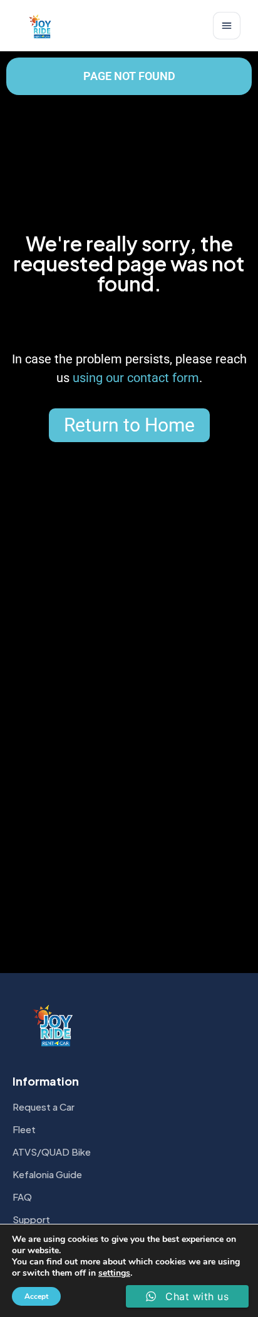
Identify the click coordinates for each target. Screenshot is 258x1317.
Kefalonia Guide (47, 1174)
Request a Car (44, 1107)
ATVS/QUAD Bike (52, 1152)
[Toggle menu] (226, 25)
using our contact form (136, 377)
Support (31, 1219)
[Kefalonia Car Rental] (41, 26)
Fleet (24, 1129)
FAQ (22, 1197)
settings (114, 1273)
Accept (36, 1296)
